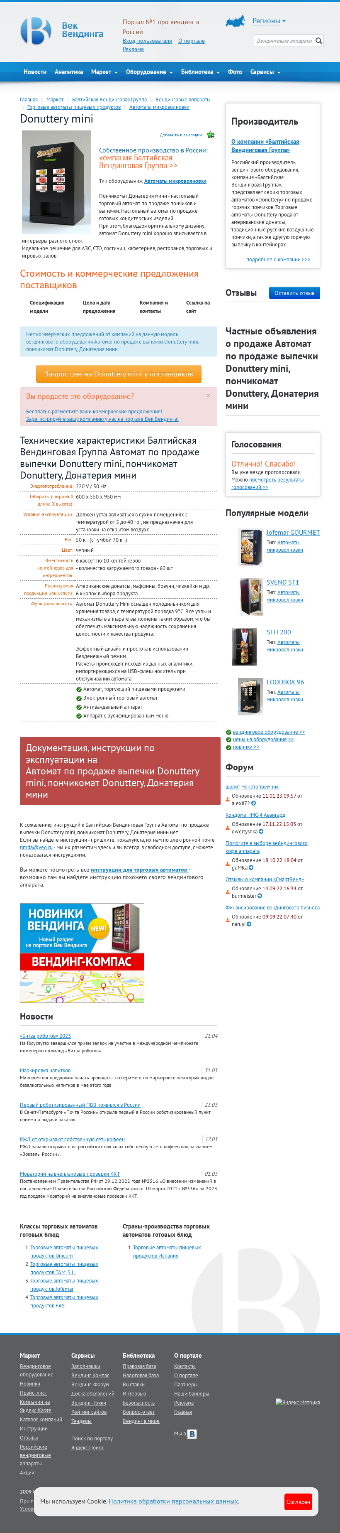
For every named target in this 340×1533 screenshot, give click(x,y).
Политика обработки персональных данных (173, 1501)
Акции (27, 1472)
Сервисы (263, 72)
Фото (235, 72)
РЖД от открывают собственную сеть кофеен (72, 1139)
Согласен (298, 1502)
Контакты (185, 1366)
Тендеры (81, 1421)
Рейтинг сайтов (89, 1411)
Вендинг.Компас (90, 1375)
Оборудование (147, 72)
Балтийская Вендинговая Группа (109, 99)
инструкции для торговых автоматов (140, 869)
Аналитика (69, 72)
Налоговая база (141, 1375)
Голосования (256, 444)
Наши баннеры (191, 1393)
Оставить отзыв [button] (294, 293)
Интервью (134, 1393)
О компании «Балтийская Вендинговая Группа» (265, 146)
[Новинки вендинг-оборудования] (82, 927)
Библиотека (198, 72)
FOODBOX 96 (285, 682)
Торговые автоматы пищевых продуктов (74, 107)
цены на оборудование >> (263, 739)
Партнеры (186, 1384)
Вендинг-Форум (90, 1384)
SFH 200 (279, 632)
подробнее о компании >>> (278, 259)
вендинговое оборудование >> (269, 731)
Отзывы (29, 1437)
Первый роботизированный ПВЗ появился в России (80, 1104)
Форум (240, 767)
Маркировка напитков (45, 1070)
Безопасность (139, 1402)
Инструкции (34, 1428)
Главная (29, 99)
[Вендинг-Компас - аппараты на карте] (82, 977)
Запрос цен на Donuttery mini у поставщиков (118, 373)
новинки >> (246, 746)
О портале (191, 40)
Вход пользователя (147, 40)
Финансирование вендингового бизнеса (273, 907)
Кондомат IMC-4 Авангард (255, 814)
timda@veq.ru (36, 847)
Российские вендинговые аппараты (35, 1455)
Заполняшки (85, 1366)
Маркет (102, 72)
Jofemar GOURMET (293, 532)
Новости (35, 72)
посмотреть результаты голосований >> (267, 483)
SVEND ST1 (283, 582)
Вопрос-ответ (139, 1411)
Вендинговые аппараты (183, 99)
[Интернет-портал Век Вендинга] (67, 31)
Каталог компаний (41, 1419)
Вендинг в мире (141, 1421)
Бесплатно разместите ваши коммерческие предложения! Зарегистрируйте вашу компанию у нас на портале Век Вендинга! (102, 415)
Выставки (134, 1384)
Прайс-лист (33, 1392)
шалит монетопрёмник (252, 786)
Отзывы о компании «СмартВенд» (265, 879)
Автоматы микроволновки (159, 107)
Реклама (133, 49)
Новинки (30, 1383)
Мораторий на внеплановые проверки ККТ (70, 1173)
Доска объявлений (92, 1393)
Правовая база (139, 1366)
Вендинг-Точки (88, 1402)
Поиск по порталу (92, 1438)
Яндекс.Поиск (87, 1447)
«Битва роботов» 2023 (45, 1035)
